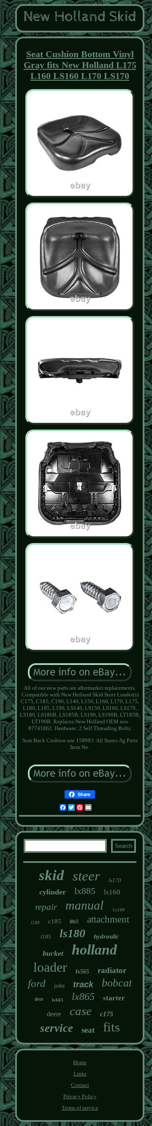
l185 (46, 936)
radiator (112, 970)
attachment (108, 919)
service (56, 1028)
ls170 (115, 880)
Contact (80, 1085)
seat (88, 1030)
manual (84, 905)
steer (86, 875)
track (83, 984)
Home (80, 1062)
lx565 (82, 971)
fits (111, 1027)
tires (39, 999)
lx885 (84, 891)
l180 (35, 922)
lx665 (57, 999)
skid (51, 875)
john (59, 986)
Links (80, 1074)
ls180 (72, 933)
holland (94, 949)
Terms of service (80, 1108)
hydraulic (106, 936)
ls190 (118, 910)
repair (46, 907)
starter (114, 998)
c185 (54, 921)
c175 (106, 1014)
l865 (74, 922)
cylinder (52, 892)
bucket (53, 953)
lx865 (83, 996)
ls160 (112, 892)
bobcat (117, 983)
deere (54, 1014)
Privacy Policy (80, 1096)
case (81, 1011)
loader (50, 967)
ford (37, 983)
